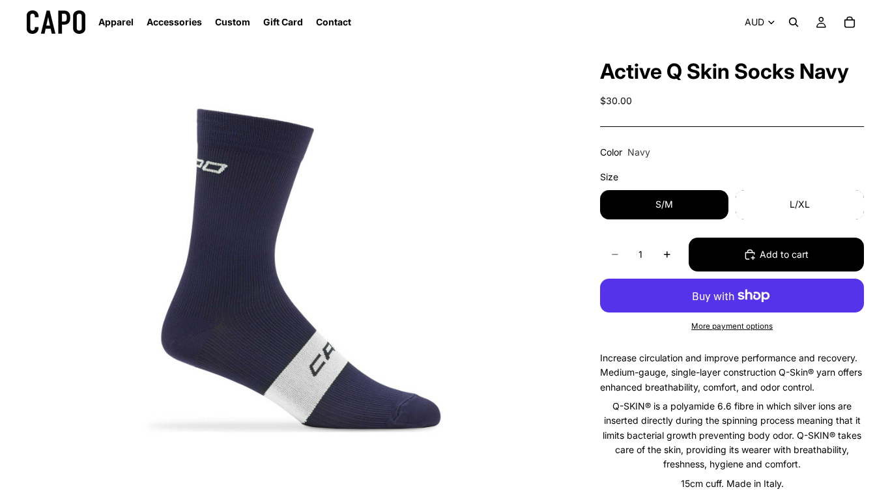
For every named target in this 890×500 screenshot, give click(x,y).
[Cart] (849, 22)
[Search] (793, 22)
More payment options (732, 326)
